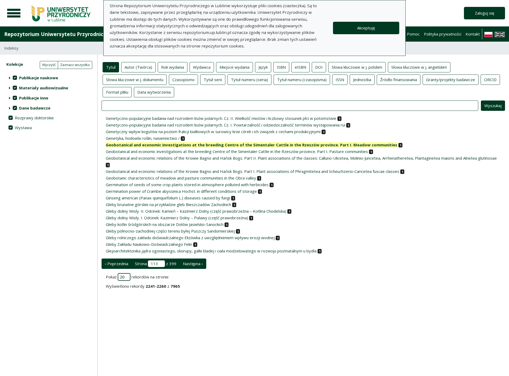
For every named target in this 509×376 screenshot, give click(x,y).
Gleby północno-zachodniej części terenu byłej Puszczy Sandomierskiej (170, 231)
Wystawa (23, 127)
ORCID (490, 79)
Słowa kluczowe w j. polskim (357, 67)
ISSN (340, 79)
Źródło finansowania (398, 79)
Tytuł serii (213, 79)
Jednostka (362, 79)
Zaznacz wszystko (75, 64)
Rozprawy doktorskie (34, 117)
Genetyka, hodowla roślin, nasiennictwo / (143, 138)
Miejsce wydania (234, 67)
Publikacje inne (33, 97)
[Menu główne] (14, 13)
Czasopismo (183, 79)
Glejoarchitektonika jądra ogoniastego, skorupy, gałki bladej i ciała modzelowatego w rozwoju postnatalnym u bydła (211, 250)
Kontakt (473, 34)
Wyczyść (49, 64)
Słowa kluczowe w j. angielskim (419, 67)
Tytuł (111, 67)
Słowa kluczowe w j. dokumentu (134, 79)
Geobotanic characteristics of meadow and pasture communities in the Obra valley (181, 178)
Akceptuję (366, 27)
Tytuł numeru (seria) (249, 79)
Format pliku (117, 92)
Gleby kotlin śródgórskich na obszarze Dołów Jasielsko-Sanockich (164, 224)
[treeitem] (48, 78)
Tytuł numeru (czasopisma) (302, 79)
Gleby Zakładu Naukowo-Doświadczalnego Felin (149, 244)
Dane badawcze (34, 108)
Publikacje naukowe (38, 77)
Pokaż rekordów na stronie (137, 276)
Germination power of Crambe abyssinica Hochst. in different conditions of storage (181, 191)
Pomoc (413, 34)
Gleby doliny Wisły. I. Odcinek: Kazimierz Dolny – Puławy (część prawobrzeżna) (177, 217)
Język (263, 67)
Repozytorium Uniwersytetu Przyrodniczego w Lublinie (73, 34)
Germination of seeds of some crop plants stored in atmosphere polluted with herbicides (187, 184)
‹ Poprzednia (116, 263)
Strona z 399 (155, 263)
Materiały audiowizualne (43, 87)
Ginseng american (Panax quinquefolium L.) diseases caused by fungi (168, 197)
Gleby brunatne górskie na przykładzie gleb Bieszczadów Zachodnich (168, 204)
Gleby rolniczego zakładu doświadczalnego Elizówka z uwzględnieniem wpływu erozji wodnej (190, 237)
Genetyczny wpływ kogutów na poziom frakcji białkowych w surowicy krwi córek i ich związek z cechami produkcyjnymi (213, 131)
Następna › (193, 263)
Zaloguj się (484, 13)
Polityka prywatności (442, 34)
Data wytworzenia (154, 92)
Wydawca (201, 67)
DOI (319, 67)
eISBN (300, 67)
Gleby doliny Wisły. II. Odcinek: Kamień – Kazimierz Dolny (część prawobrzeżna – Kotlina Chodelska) (196, 211)
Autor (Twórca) (138, 67)
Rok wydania (172, 67)
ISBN (281, 67)
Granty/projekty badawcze (450, 79)
